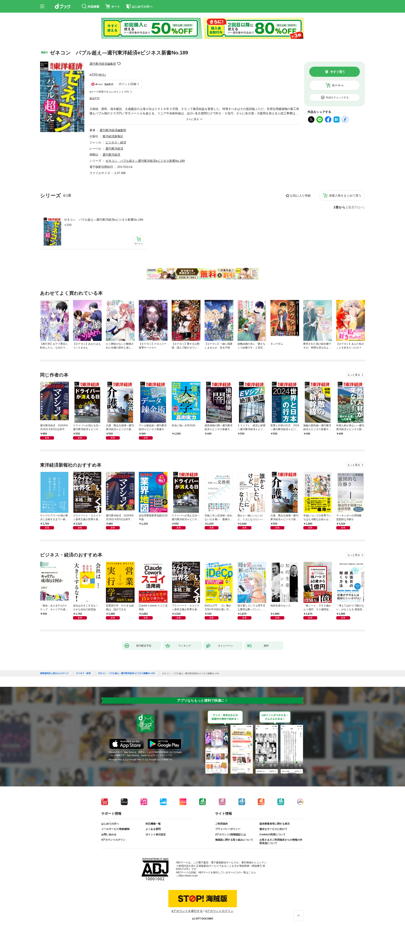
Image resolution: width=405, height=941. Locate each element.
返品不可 (94, 98)
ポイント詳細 (127, 84)
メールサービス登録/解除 (115, 829)
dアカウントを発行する (187, 911)
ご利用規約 (221, 823)
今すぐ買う (337, 71)
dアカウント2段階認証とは (230, 834)
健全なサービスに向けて (273, 829)
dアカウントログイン (113, 839)
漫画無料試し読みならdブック (54, 673)
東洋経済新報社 (113, 136)
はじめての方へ (110, 823)
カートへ (338, 85)
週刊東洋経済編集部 (102, 63)
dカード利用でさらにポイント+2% (109, 91)
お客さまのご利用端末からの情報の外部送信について (280, 841)
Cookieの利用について (272, 834)
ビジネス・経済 (115, 142)
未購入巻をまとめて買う (345, 195)
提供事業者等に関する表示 (274, 823)
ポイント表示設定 (156, 834)
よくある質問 (153, 829)
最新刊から (356, 207)
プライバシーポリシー (227, 829)
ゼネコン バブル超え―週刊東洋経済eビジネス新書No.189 (103, 219)
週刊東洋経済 (114, 148)
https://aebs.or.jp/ (188, 875)
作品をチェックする (337, 97)
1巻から (339, 207)
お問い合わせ (108, 834)
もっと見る (353, 374)
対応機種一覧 (153, 823)
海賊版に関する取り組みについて (234, 839)
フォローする (119, 64)
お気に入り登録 (300, 195)
